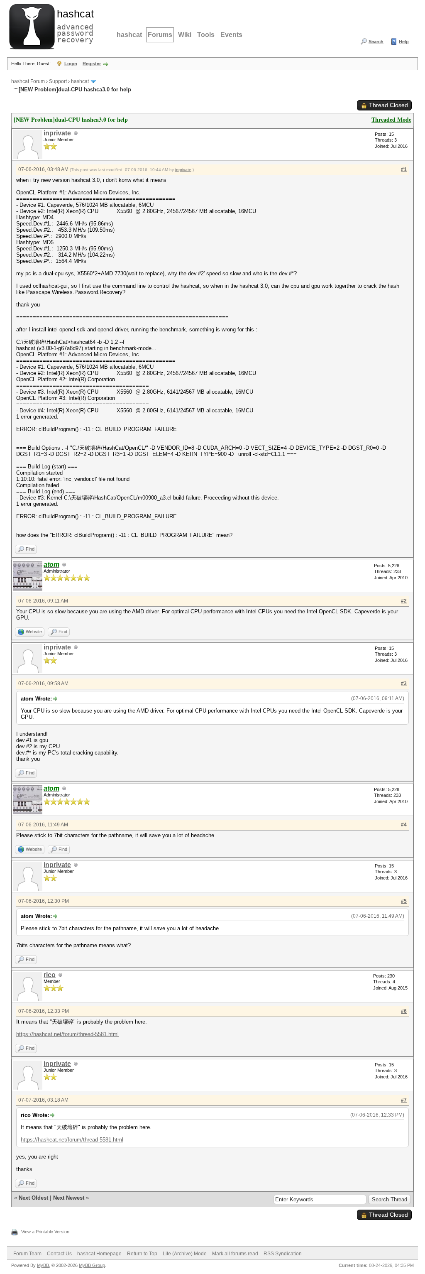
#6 (404, 1011)
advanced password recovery (73, 25)
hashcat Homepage (99, 1254)
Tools (206, 34)
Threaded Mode (391, 119)
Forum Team (27, 1254)
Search (376, 41)
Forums (160, 34)
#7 (404, 1100)
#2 (404, 601)
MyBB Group (92, 1265)
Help (404, 41)
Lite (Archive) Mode (185, 1254)
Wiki (184, 34)
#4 (404, 825)
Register (92, 63)
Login (70, 63)
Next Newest (68, 1198)
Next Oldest (33, 1198)
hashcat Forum (28, 81)
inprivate (57, 133)
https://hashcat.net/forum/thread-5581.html (67, 1034)
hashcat (129, 34)
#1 (404, 169)
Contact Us (59, 1254)
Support (58, 81)
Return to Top (142, 1254)
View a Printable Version (45, 1231)
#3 (404, 683)
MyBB (43, 1265)
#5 (404, 901)
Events (231, 34)
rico (50, 974)
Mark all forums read (235, 1254)
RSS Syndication (283, 1254)
